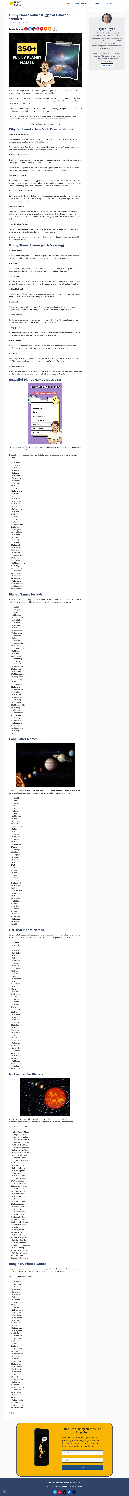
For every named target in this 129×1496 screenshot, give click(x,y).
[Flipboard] (41, 29)
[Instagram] (38, 29)
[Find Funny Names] (15, 3)
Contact (109, 3)
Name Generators (81, 3)
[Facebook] (30, 29)
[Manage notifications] (4, 1491)
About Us (98, 3)
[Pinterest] (26, 29)
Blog (69, 3)
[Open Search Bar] (117, 3)
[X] (34, 29)
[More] (49, 29)
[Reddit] (45, 29)
